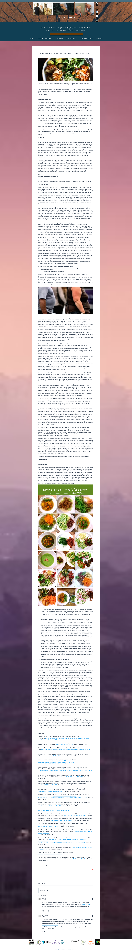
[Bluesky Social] (97, 7)
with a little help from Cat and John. (66, 949)
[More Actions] (92, 899)
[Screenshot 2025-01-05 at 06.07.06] (97, 12)
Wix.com (56, 949)
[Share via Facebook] (39, 865)
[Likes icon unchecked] (43, 911)
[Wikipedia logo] (97, 3)
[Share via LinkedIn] (46, 865)
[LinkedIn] (97, 9)
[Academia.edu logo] (97, 16)
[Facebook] (97, 5)
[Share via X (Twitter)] (43, 865)
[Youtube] (97, 18)
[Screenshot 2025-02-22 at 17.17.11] (97, 14)
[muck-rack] (97, 21)
